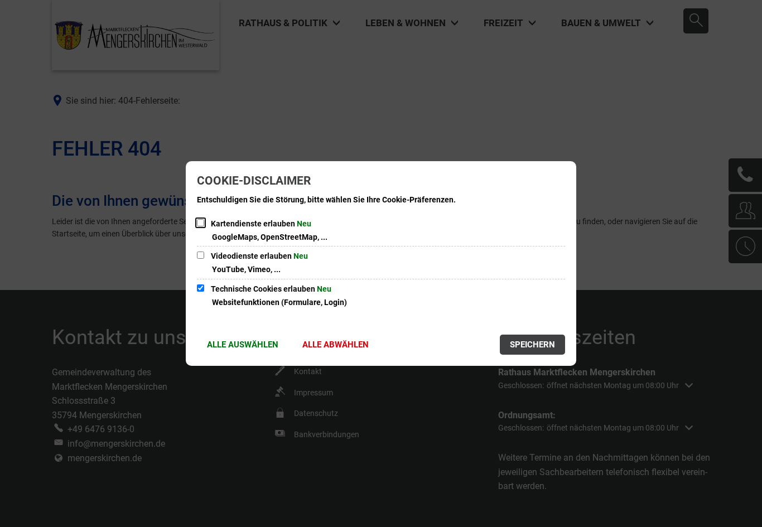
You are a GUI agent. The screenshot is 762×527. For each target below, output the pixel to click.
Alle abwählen (335, 345)
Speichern (532, 345)
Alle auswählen (242, 345)
